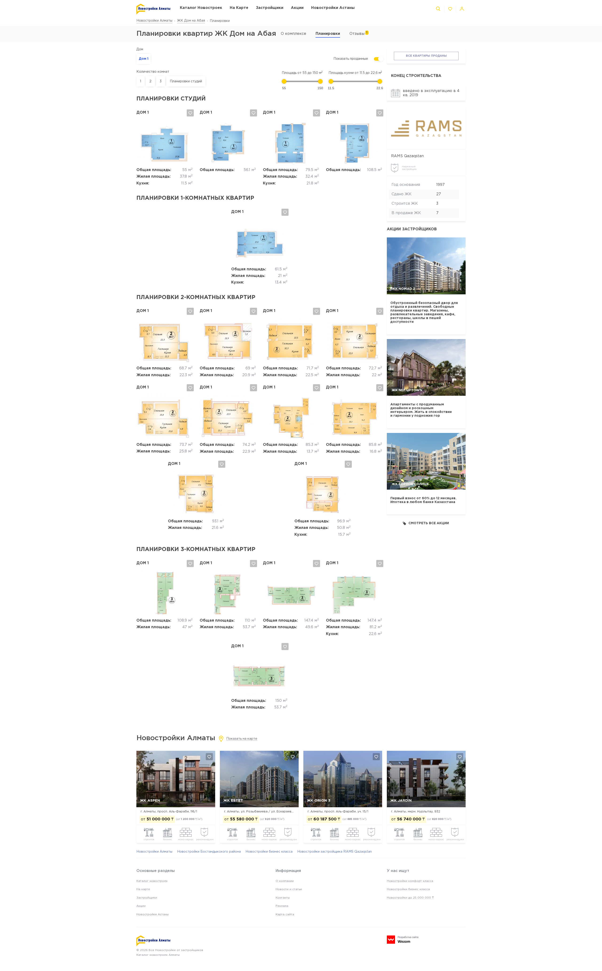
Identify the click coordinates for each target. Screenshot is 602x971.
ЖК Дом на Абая (191, 20)
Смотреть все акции (428, 523)
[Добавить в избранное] (190, 112)
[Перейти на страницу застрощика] (426, 128)
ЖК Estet (233, 800)
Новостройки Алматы (154, 20)
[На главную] (153, 9)
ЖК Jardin (401, 800)
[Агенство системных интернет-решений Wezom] (402, 939)
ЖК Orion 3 (318, 800)
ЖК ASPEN (150, 800)
